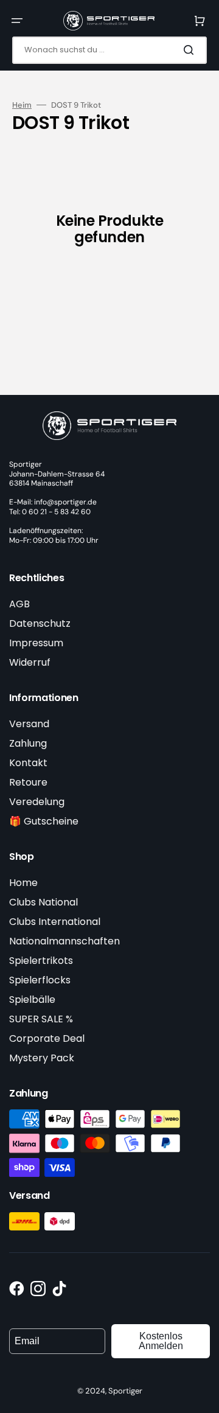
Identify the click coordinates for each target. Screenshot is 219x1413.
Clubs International (54, 922)
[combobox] (109, 50)
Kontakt (28, 763)
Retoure (28, 782)
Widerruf (29, 662)
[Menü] (17, 20)
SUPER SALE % (41, 1019)
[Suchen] (191, 50)
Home (23, 883)
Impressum (36, 643)
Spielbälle (32, 1000)
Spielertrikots (41, 961)
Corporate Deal (47, 1038)
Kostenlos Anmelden (161, 1341)
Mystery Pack (41, 1058)
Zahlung (28, 743)
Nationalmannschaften (64, 941)
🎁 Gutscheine (43, 821)
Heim (22, 105)
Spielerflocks (40, 980)
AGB (19, 604)
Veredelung (36, 802)
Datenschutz (40, 623)
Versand (29, 724)
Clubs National (43, 902)
